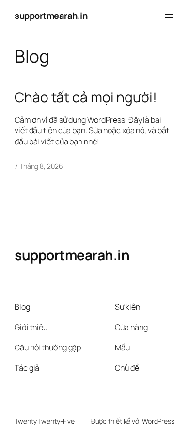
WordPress (158, 420)
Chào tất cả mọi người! (86, 97)
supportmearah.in (51, 15)
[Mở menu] (168, 16)
